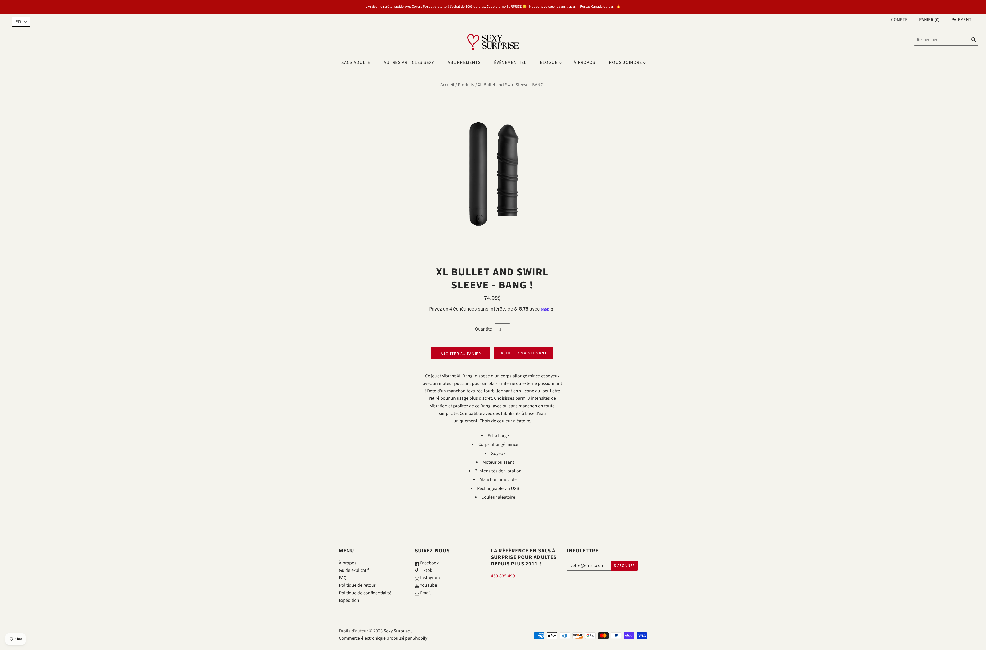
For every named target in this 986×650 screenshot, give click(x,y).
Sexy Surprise (397, 631)
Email (425, 593)
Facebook (429, 563)
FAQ (343, 578)
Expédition (349, 600)
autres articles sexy (409, 62)
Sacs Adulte (355, 62)
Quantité (483, 329)
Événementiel (510, 62)
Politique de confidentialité (365, 593)
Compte (899, 20)
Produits (466, 85)
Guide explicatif (354, 570)
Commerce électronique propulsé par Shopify (383, 638)
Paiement (962, 20)
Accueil (447, 85)
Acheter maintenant (524, 353)
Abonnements (464, 62)
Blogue (548, 62)
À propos (584, 62)
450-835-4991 (504, 576)
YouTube (428, 585)
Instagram (429, 578)
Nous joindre (625, 62)
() (929, 20)
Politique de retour (357, 585)
